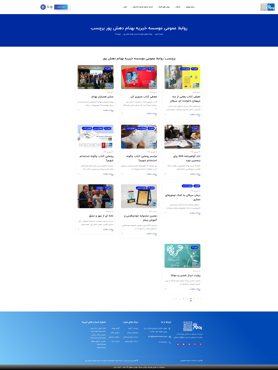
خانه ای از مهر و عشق (101, 216)
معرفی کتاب (185, 69)
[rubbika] (178, 344)
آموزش (197, 186)
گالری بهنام (115, 328)
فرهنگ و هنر (141, 128)
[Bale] (184, 344)
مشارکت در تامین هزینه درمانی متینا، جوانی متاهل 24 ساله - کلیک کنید (139, 367)
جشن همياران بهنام (102, 97)
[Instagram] (195, 344)
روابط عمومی (141, 188)
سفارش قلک (115, 333)
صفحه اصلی (159, 34)
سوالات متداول (114, 337)
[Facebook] (201, 344)
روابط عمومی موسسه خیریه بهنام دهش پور (137, 34)
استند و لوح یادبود (131, 341)
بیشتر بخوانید (195, 114)
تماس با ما (115, 341)
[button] (61, 7)
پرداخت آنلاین (133, 328)
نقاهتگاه (99, 188)
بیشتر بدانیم (187, 186)
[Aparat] (189, 344)
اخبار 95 (151, 188)
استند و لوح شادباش (130, 337)
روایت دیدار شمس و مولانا (185, 275)
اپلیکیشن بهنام (132, 333)
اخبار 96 (194, 69)
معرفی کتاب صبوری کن (144, 97)
